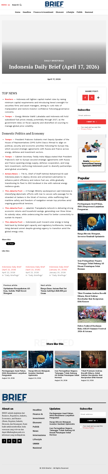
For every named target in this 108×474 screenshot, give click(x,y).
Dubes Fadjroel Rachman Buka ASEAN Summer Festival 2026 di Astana (92, 328)
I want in (90, 122)
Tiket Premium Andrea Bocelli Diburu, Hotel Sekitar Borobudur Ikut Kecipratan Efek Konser (92, 297)
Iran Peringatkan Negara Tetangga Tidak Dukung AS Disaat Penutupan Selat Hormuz (91, 264)
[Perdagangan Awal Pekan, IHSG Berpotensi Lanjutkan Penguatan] (92, 192)
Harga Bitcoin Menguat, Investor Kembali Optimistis (92, 235)
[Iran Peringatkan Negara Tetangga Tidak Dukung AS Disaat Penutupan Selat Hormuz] (92, 249)
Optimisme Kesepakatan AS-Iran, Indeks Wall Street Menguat (17, 290)
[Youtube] (19, 441)
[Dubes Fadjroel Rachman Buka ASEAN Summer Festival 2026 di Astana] (92, 314)
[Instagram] (9, 441)
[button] (17, 5)
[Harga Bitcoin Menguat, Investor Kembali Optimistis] (92, 222)
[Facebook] (85, 97)
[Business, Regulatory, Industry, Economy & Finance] (14, 398)
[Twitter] (91, 97)
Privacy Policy (86, 129)
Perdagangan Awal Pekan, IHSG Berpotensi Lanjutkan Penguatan (91, 206)
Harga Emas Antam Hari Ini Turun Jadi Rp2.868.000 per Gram (54, 290)
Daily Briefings (54, 61)
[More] (98, 97)
